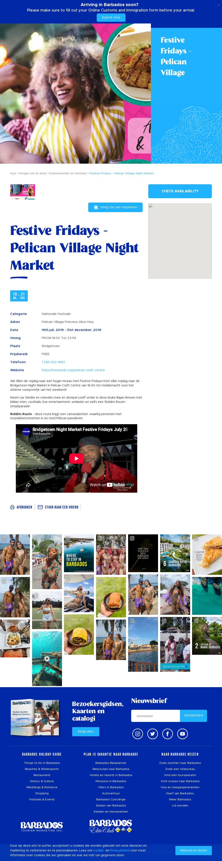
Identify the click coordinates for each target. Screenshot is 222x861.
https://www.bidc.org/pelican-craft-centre (73, 370)
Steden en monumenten (111, 811)
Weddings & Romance (41, 787)
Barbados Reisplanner (110, 763)
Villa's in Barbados (111, 787)
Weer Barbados (180, 799)
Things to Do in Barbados (42, 763)
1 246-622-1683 (53, 362)
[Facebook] (167, 733)
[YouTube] (182, 733)
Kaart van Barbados (180, 793)
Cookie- (99, 850)
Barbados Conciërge (111, 799)
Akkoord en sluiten (193, 850)
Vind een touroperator (180, 775)
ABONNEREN (193, 715)
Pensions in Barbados (111, 781)
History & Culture (42, 781)
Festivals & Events (42, 799)
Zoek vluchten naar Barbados (180, 763)
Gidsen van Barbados (111, 805)
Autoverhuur (111, 793)
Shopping (42, 793)
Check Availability (180, 191)
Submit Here (111, 17)
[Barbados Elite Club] (111, 826)
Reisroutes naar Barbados (111, 769)
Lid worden (180, 805)
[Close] (218, 4)
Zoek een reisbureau (180, 769)
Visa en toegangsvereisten (180, 787)
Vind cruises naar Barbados (180, 781)
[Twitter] (152, 733)
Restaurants (41, 775)
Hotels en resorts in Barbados (111, 775)
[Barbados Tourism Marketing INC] (42, 826)
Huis (13, 173)
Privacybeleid (120, 850)
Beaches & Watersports (42, 769)
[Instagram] (137, 733)
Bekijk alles (85, 731)
